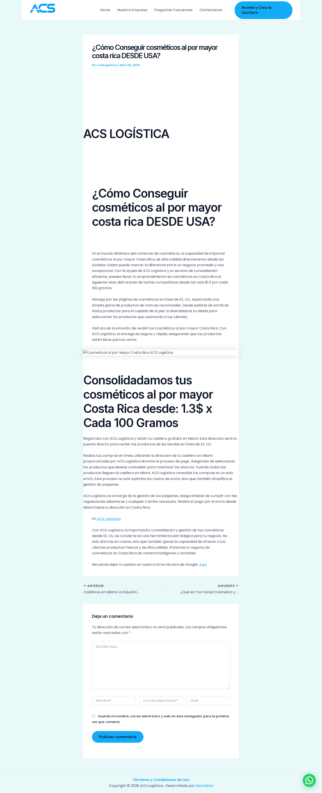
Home (105, 9)
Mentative (204, 785)
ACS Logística (108, 518)
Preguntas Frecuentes (173, 9)
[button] (264, 10)
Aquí (203, 564)
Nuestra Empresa (132, 9)
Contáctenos (211, 9)
